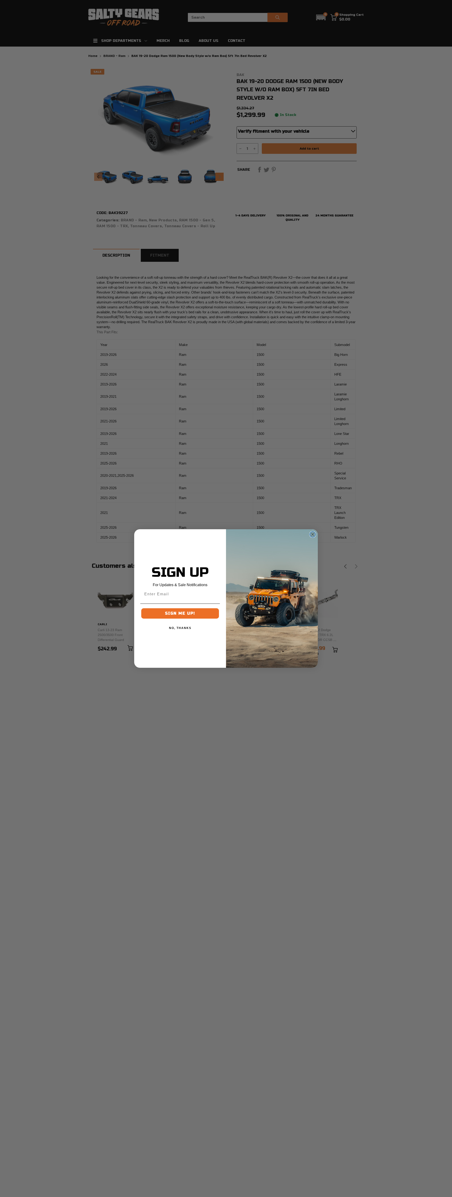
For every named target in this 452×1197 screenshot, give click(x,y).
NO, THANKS (180, 628)
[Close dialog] (312, 534)
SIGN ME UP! (180, 613)
